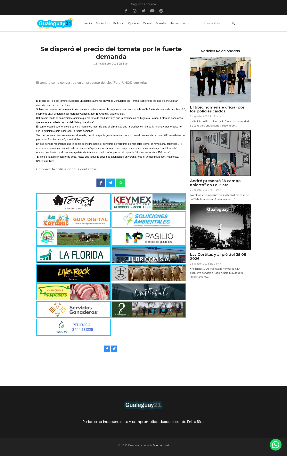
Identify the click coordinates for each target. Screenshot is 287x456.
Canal (147, 23)
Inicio (88, 23)
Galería (160, 23)
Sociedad (103, 23)
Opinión (133, 23)
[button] (276, 445)
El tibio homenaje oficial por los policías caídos (217, 109)
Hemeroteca (179, 23)
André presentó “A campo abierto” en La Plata (215, 183)
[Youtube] (152, 11)
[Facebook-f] (126, 11)
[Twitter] (143, 11)
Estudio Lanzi (161, 445)
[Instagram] (135, 11)
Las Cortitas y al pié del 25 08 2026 (218, 257)
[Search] (233, 23)
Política (118, 23)
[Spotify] (161, 11)
